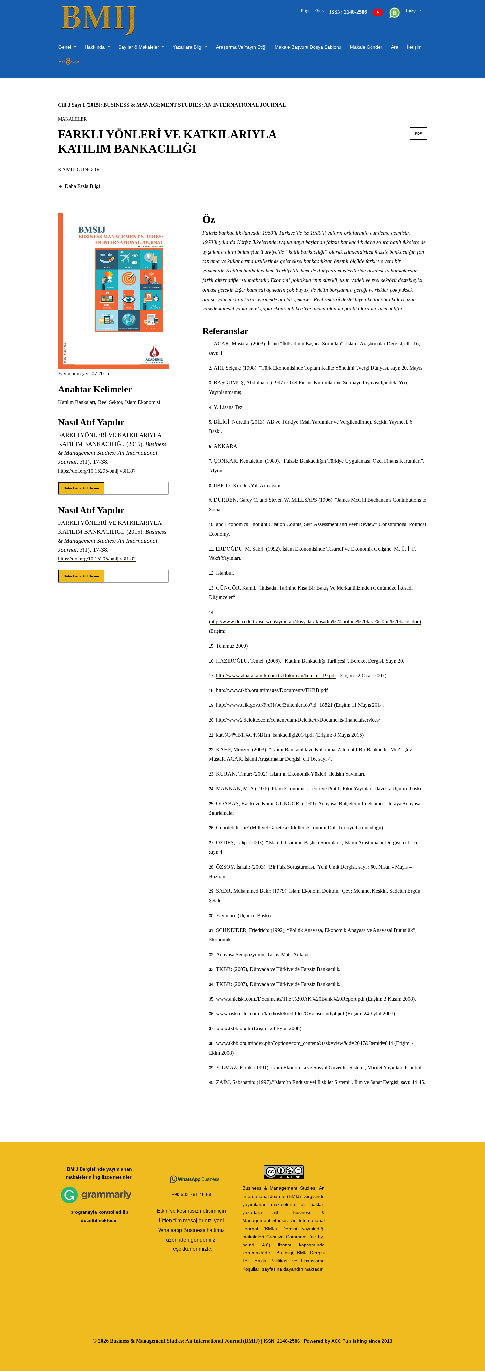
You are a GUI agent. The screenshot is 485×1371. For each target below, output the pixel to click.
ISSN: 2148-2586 (282, 1341)
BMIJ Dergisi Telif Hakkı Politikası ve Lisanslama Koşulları (283, 1261)
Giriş (319, 10)
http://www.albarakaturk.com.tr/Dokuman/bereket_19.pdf (276, 675)
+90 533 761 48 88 (191, 1194)
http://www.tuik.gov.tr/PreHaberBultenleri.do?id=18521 (274, 705)
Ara (394, 47)
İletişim (414, 47)
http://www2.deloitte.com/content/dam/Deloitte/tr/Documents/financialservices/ (298, 720)
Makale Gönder (366, 47)
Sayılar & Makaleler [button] (139, 47)
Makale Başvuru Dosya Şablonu (308, 47)
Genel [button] (65, 47)
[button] (79, 186)
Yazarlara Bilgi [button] (188, 47)
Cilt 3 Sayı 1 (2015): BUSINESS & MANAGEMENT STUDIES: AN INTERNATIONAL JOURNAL (172, 105)
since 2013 (380, 1341)
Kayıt (305, 10)
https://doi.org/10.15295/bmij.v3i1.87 (97, 471)
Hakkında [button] (95, 47)
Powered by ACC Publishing (335, 1341)
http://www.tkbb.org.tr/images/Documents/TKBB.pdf (272, 690)
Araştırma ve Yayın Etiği (241, 47)
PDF (418, 133)
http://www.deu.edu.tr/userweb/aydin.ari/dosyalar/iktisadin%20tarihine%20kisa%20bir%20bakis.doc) (315, 621)
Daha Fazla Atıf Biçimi (81, 488)
